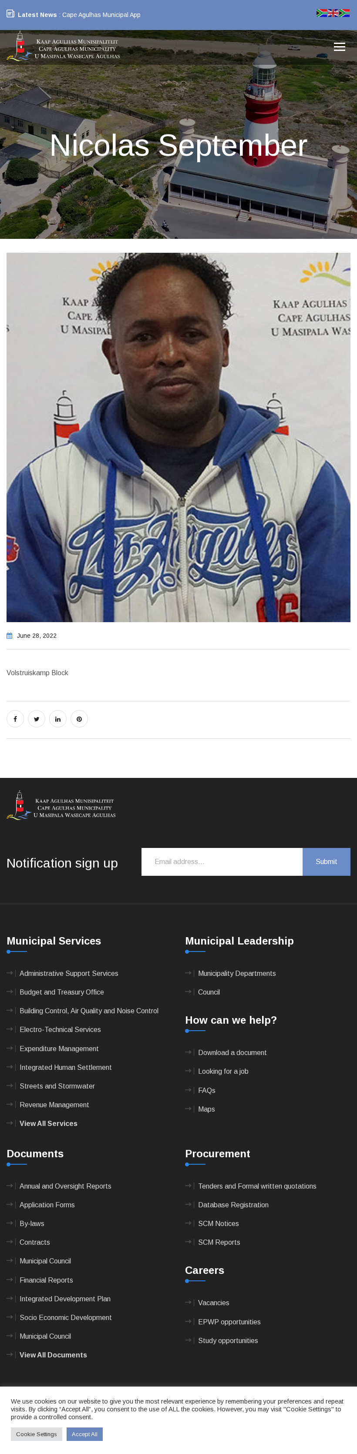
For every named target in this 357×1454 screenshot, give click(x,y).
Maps (206, 1109)
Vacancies (213, 1303)
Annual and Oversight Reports (65, 1186)
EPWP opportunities (229, 1322)
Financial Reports (46, 1280)
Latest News (37, 14)
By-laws (32, 1223)
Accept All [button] (85, 1434)
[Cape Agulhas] (63, 46)
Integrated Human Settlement (66, 1067)
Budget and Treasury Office (62, 992)
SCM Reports (219, 1242)
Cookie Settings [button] (36, 1434)
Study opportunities (228, 1340)
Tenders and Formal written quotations (257, 1186)
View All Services (48, 1123)
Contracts (35, 1242)
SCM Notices (218, 1223)
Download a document (232, 1052)
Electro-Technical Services (60, 1029)
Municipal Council (45, 1261)
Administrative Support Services (69, 973)
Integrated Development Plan (65, 1299)
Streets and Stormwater (57, 1086)
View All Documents (53, 1355)
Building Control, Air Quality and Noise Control (89, 1011)
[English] (333, 12)
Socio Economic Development (66, 1317)
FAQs (207, 1090)
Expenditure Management (59, 1048)
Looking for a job (223, 1071)
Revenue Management (54, 1105)
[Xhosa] (344, 12)
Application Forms (47, 1205)
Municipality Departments (237, 973)
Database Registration (233, 1205)
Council (209, 992)
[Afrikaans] (322, 12)
